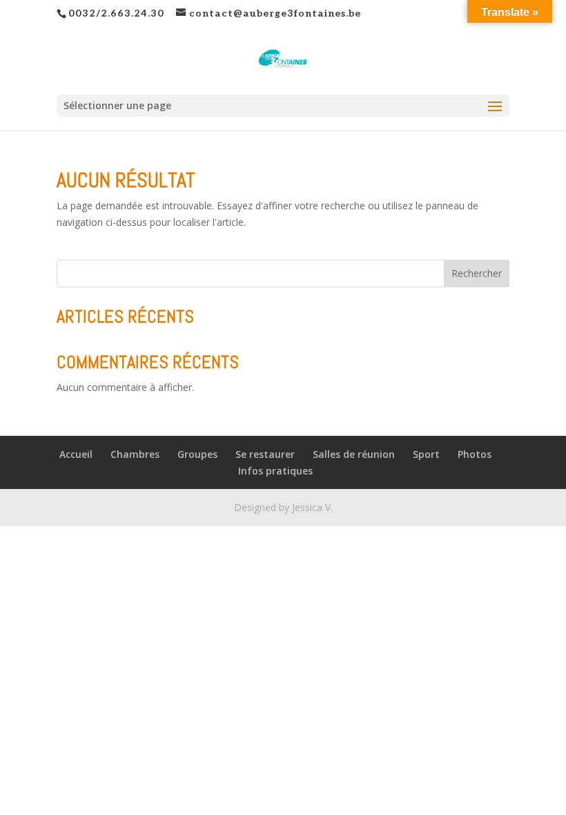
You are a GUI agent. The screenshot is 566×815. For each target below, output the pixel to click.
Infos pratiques (275, 470)
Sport (426, 454)
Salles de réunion (354, 454)
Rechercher (476, 273)
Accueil (75, 454)
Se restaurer (265, 454)
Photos (474, 454)
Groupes (197, 454)
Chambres (134, 454)
